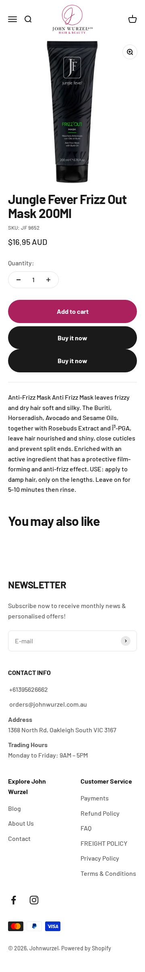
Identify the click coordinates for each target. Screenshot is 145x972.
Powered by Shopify (86, 948)
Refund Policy (100, 813)
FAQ (86, 828)
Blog (14, 808)
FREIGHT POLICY (104, 843)
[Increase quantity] (48, 280)
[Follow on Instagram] (34, 900)
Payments (95, 798)
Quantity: (21, 263)
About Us (21, 823)
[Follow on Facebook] (13, 900)
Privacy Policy (100, 858)
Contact (19, 838)
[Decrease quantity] (18, 280)
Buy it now (72, 338)
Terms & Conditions (108, 873)
